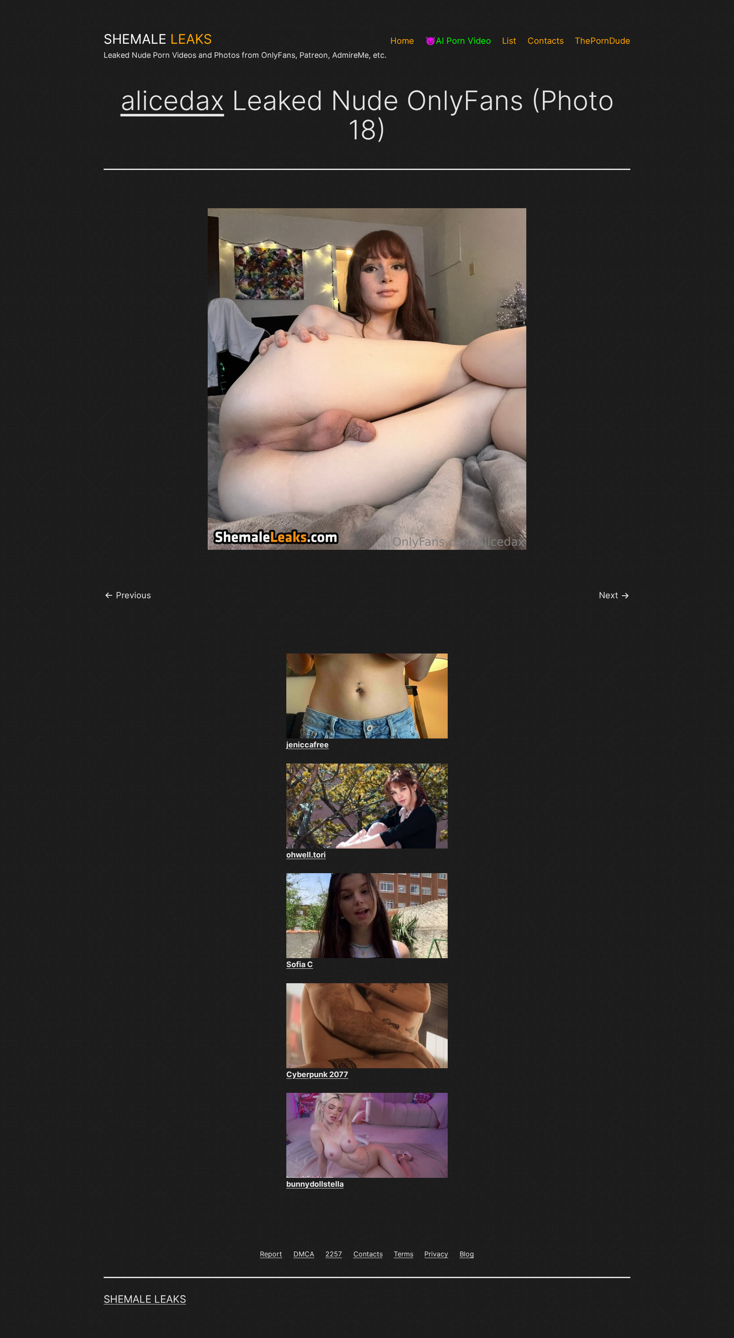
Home (402, 41)
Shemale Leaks (145, 1299)
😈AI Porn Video (458, 41)
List (509, 41)
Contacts (546, 41)
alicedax (172, 100)
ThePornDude (602, 41)
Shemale (158, 39)
